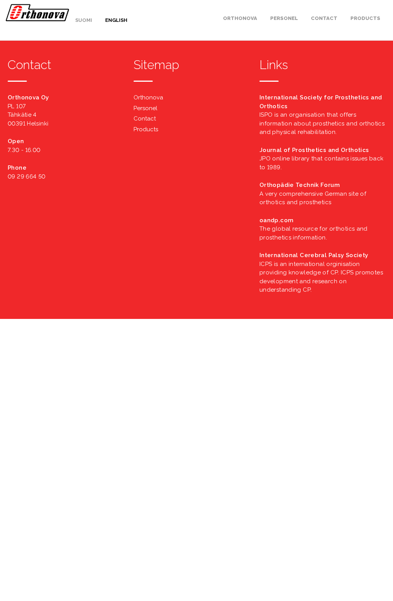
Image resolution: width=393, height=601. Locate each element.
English (116, 20)
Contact (324, 18)
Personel (284, 18)
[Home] (37, 19)
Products (365, 18)
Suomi (83, 20)
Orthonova (240, 18)
